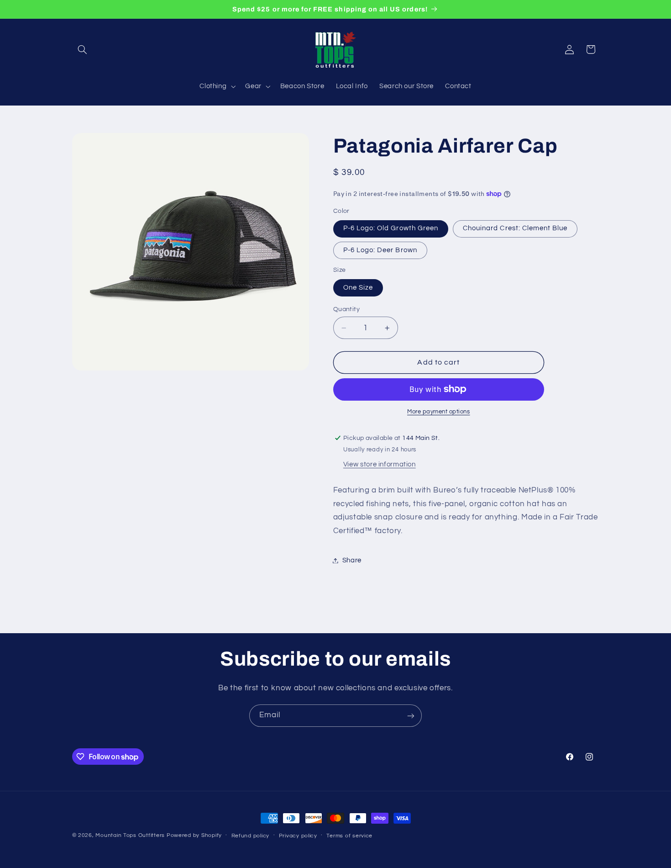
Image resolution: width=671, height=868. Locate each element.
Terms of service (349, 835)
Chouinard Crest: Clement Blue (515, 228)
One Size (358, 287)
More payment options (438, 412)
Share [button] (352, 560)
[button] (82, 49)
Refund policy (250, 835)
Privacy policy (298, 835)
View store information (379, 464)
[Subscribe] (410, 715)
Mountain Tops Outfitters (130, 835)
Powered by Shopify (194, 835)
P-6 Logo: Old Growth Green (390, 228)
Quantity (346, 309)
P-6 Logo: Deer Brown (380, 250)
